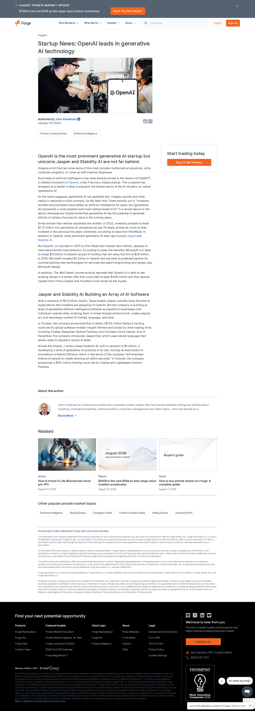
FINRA (27, 668)
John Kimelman (66, 119)
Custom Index (23, 649)
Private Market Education (60, 631)
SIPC (35, 668)
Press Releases (130, 631)
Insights (42, 35)
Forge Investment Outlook (60, 643)
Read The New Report (127, 11)
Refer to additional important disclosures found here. (40, 701)
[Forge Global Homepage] (23, 22)
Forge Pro (20, 637)
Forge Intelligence (102, 643)
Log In (218, 23)
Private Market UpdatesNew (64, 637)
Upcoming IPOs (184, 512)
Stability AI (45, 240)
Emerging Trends (102, 512)
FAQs (125, 649)
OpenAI (74, 182)
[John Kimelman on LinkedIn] (78, 119)
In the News (128, 637)
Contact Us (203, 641)
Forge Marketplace (25, 631)
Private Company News (53, 133)
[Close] (250, 706)
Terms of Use (156, 643)
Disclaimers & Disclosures (163, 631)
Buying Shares (78, 512)
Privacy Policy (156, 649)
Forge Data (21, 643)
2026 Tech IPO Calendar (59, 649)
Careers (126, 643)
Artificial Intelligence (85, 133)
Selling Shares (160, 512)
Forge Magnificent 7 (57, 655)
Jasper (131, 235)
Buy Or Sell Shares (189, 162)
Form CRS (154, 637)
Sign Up (233, 23)
